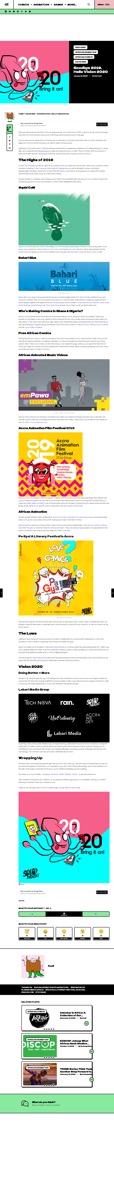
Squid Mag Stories (39, 658)
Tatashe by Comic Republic (73, 249)
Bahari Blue (23, 297)
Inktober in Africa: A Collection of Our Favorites (73, 1015)
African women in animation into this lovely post (72, 517)
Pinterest (68, 774)
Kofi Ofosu (46, 305)
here (47, 349)
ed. (37, 506)
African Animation (85, 52)
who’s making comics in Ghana (96, 325)
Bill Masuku (61, 171)
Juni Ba (79, 302)
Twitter (61, 774)
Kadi (10, 121)
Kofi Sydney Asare (62, 168)
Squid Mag (80, 62)
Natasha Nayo (36, 305)
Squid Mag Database (57, 647)
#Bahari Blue (78, 987)
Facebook (54, 774)
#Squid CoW (27, 992)
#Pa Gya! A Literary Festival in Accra (65, 990)
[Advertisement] (57, 27)
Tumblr (74, 774)
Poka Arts (54, 305)
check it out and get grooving (36, 422)
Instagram (46, 774)
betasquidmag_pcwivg (90, 1046)
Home (21, 114)
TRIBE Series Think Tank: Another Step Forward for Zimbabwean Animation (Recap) (76, 1072)
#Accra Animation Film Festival (51, 987)
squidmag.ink (43, 154)
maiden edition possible (34, 503)
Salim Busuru (87, 302)
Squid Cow (22, 247)
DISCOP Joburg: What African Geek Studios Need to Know (74, 1043)
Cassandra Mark (45, 168)
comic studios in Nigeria (33, 327)
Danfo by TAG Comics (51, 249)
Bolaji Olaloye (59, 302)
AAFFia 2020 (78, 506)
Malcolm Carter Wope (101, 302)
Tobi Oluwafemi (30, 166)
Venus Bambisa (24, 305)
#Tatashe (40, 992)
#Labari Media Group (32, 990)
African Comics (84, 57)
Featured (80, 47)
